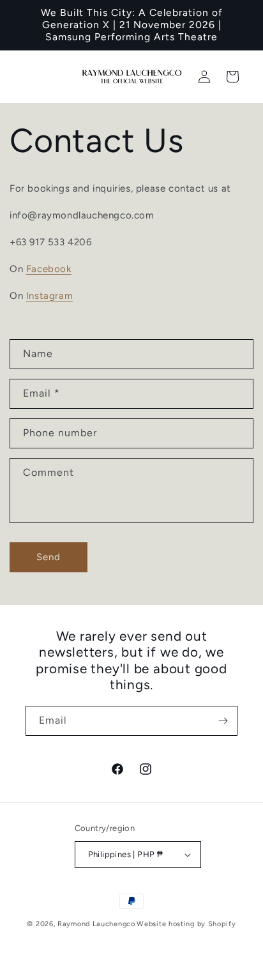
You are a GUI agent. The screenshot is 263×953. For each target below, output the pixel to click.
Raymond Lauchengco (96, 924)
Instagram (49, 295)
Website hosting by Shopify (186, 924)
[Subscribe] (223, 721)
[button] (232, 77)
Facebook (48, 269)
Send (48, 557)
